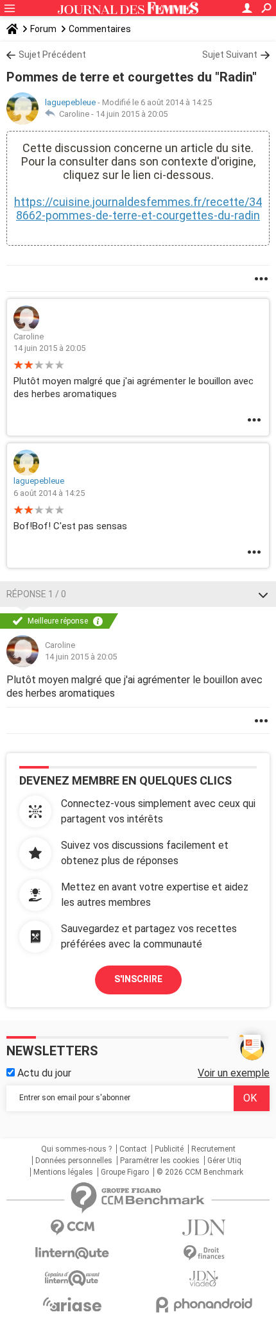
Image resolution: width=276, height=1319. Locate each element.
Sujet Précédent (52, 54)
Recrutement (213, 1149)
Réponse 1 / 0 (36, 594)
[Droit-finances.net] (204, 1253)
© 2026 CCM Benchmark (200, 1172)
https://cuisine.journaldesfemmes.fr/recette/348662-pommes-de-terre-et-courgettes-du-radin (138, 208)
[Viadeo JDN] (204, 1279)
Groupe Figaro (125, 1172)
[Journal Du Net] (204, 1228)
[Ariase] (72, 1304)
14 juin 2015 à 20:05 (132, 114)
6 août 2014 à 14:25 (49, 493)
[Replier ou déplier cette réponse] (263, 594)
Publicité (169, 1149)
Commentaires (100, 29)
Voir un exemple (234, 1073)
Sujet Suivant (229, 54)
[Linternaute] (72, 1253)
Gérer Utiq (224, 1160)
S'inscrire (138, 979)
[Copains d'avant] (72, 1278)
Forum (43, 29)
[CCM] (72, 1228)
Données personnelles (73, 1160)
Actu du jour (43, 1073)
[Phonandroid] (204, 1305)
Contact (133, 1149)
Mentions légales (63, 1172)
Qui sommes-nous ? (76, 1149)
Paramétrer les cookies (160, 1160)
